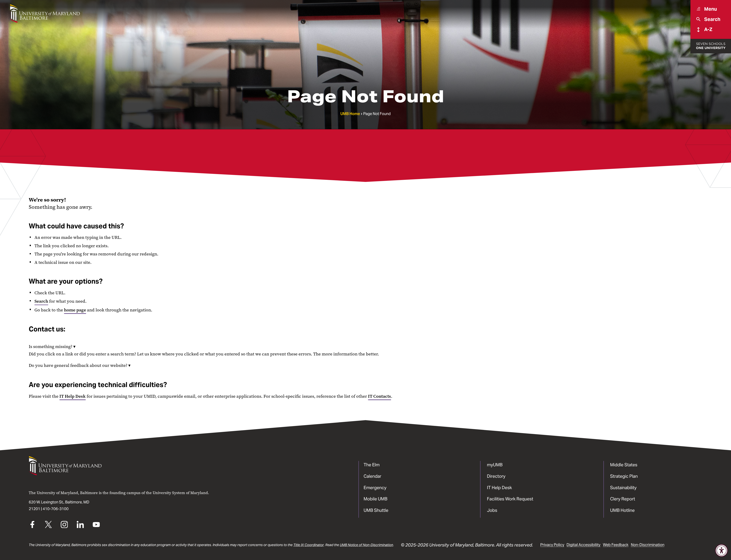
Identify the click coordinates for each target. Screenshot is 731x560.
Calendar (372, 476)
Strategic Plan (624, 476)
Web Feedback (615, 544)
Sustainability (623, 487)
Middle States (623, 464)
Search (41, 301)
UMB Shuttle (376, 510)
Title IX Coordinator (308, 545)
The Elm (372, 464)
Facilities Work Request (510, 499)
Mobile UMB (375, 499)
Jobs (492, 510)
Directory (496, 476)
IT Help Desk (72, 396)
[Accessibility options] (721, 550)
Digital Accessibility (583, 544)
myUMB (495, 464)
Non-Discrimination (647, 544)
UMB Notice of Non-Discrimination (366, 545)
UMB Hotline (622, 510)
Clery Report (622, 499)
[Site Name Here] (44, 13)
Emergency (375, 487)
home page (75, 310)
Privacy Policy (552, 544)
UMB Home (350, 113)
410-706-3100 (56, 508)
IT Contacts (379, 396)
